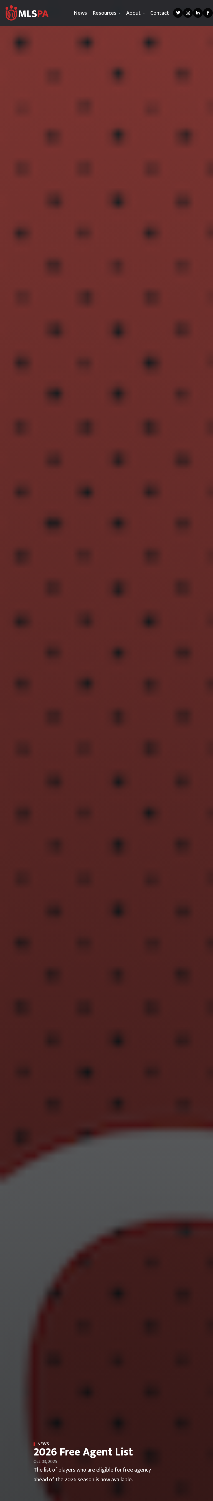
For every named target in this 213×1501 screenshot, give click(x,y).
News (80, 13)
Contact (159, 13)
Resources (105, 13)
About (134, 13)
